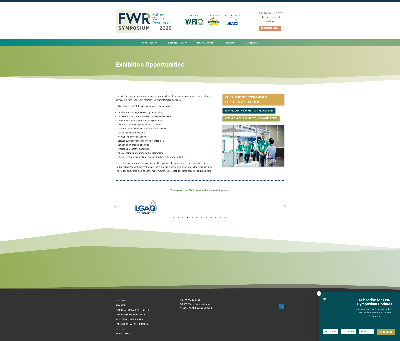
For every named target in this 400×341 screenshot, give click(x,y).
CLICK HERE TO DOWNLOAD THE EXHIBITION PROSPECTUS (246, 100)
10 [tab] (215, 217)
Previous (115, 206)
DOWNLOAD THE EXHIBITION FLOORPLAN (249, 110)
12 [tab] (225, 217)
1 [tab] (173, 217)
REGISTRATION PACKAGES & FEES (132, 310)
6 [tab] (197, 217)
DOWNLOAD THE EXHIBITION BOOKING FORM (251, 118)
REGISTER (121, 305)
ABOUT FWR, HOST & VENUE (129, 319)
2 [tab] (178, 217)
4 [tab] (187, 217)
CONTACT (252, 43)
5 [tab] (192, 217)
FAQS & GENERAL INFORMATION (132, 324)
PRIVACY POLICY (124, 333)
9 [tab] (211, 217)
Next (285, 206)
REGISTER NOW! (269, 28)
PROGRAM (121, 301)
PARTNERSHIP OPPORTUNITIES (131, 315)
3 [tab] (182, 217)
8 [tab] (206, 217)
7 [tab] (201, 217)
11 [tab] (220, 217)
